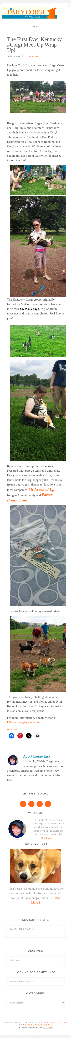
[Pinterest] (31, 804)
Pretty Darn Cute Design (37, 1025)
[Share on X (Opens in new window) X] (29, 735)
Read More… (48, 838)
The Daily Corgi (29, 13)
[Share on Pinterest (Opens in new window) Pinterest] (20, 735)
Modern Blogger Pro (56, 1022)
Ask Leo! (48, 1027)
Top (67, 1033)
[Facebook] (23, 804)
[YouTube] (48, 804)
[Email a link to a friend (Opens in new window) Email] (37, 735)
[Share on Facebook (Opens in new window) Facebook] (11, 735)
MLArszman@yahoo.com (23, 722)
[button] (35, 26)
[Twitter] (40, 804)
